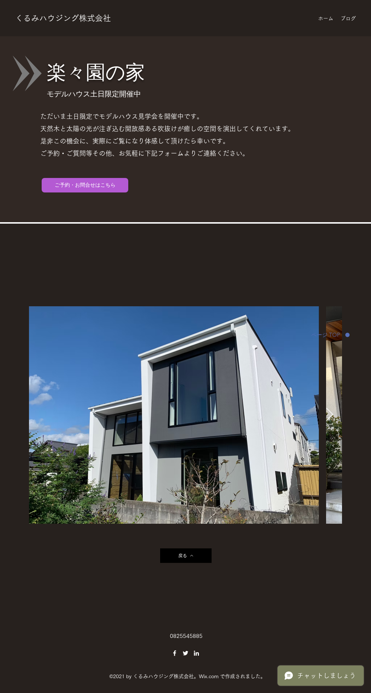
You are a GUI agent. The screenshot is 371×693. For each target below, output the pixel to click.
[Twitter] (185, 653)
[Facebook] (174, 653)
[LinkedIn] (196, 653)
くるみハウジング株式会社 (63, 18)
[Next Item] (329, 415)
